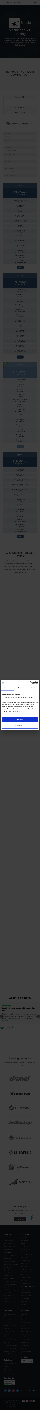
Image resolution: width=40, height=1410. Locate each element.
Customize (18, 726)
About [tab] (33, 688)
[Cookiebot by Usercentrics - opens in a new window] (30, 682)
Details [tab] (20, 688)
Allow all (20, 719)
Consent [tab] (7, 688)
